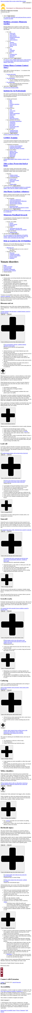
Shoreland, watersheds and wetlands (18, 229)
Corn (11, 109)
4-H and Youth (7, 233)
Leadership (12, 50)
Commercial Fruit (14, 130)
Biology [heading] (3, 373)
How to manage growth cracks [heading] (7, 668)
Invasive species (13, 224)
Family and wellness (11, 149)
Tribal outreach (13, 35)
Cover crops (12, 110)
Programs (12, 51)
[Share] (16, 975)
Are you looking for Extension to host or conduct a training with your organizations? (20, 80)
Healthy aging (13, 151)
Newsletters (12, 55)
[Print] (16, 968)
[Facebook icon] (1, 983)
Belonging (12, 253)
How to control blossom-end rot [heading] (8, 423)
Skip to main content (14, 1)
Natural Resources (8, 209)
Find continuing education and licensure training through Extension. (19, 84)
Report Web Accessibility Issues (8, 1010)
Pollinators (12, 225)
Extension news (13, 54)
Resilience (12, 258)
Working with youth (11, 251)
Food (5, 157)
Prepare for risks (13, 232)
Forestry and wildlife (11, 221)
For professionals (11, 82)
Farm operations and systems (13, 120)
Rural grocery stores (14, 180)
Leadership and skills (14, 254)
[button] (17, 18)
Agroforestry (13, 123)
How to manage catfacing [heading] (6, 758)
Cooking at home (14, 175)
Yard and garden (10, 198)
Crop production (10, 108)
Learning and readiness (15, 255)
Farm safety (12, 125)
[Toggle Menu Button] (1, 13)
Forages (11, 112)
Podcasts (12, 56)
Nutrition (9, 183)
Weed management (14, 118)
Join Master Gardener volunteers (16, 191)
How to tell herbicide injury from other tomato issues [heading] (12, 872)
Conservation (10, 227)
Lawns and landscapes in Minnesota (18, 201)
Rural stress (12, 156)
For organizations (11, 78)
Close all (9, 314)
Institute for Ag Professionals (15, 91)
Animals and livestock (12, 99)
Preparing (9, 173)
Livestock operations (14, 104)
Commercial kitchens (14, 176)
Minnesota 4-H (10, 247)
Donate (11, 46)
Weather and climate (11, 231)
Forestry (11, 223)
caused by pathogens (5, 296)
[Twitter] (16, 973)
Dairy (11, 101)
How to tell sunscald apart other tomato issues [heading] (11, 555)
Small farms (12, 127)
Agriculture (6, 86)
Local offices (13, 34)
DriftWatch (9, 954)
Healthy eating (13, 184)
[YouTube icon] (2, 983)
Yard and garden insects (15, 202)
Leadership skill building (15, 147)
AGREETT (12, 38)
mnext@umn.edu (17, 982)
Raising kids (12, 155)
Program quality (13, 256)
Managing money (14, 152)
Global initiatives (13, 39)
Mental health (13, 153)
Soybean (12, 116)
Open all (3, 314)
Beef (11, 100)
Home (5, 265)
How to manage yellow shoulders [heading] (8, 818)
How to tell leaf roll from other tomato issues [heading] (10, 478)
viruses (5, 902)
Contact (8, 47)
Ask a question (13, 43)
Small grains (12, 114)
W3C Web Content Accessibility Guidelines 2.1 (12, 991)
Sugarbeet (12, 117)
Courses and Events (8, 58)
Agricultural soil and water (16, 228)
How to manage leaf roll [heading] (6, 512)
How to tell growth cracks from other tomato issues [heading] (12, 637)
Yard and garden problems (16, 203)
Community (6, 133)
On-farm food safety (14, 126)
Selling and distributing (12, 177)
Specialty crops (10, 129)
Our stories (9, 53)
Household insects (14, 206)
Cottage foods (13, 179)
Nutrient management (15, 113)
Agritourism (12, 122)
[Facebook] (16, 971)
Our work (9, 32)
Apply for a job (13, 45)
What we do (12, 33)
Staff (11, 49)
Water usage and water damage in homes (19, 207)
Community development (12, 144)
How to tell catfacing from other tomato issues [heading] (11, 714)
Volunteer (12, 42)
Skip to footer (22, 1)
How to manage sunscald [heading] (6, 586)
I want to (9, 41)
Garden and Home (8, 185)
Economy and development (16, 145)
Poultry (11, 105)
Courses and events (11, 74)
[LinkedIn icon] (5, 983)
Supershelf (12, 181)
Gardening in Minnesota (15, 199)
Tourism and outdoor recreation (17, 148)
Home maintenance (11, 205)
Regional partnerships (15, 37)
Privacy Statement (20, 1010)
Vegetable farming (14, 131)
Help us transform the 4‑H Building (17, 241)
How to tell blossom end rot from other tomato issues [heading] (12, 342)
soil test (26, 431)
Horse (11, 102)
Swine (11, 106)
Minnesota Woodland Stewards (15, 215)
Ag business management (16, 121)
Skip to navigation (5, 1)
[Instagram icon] (4, 983)
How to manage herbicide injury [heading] (8, 928)
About (5, 15)
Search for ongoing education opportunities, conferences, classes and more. (20, 76)
